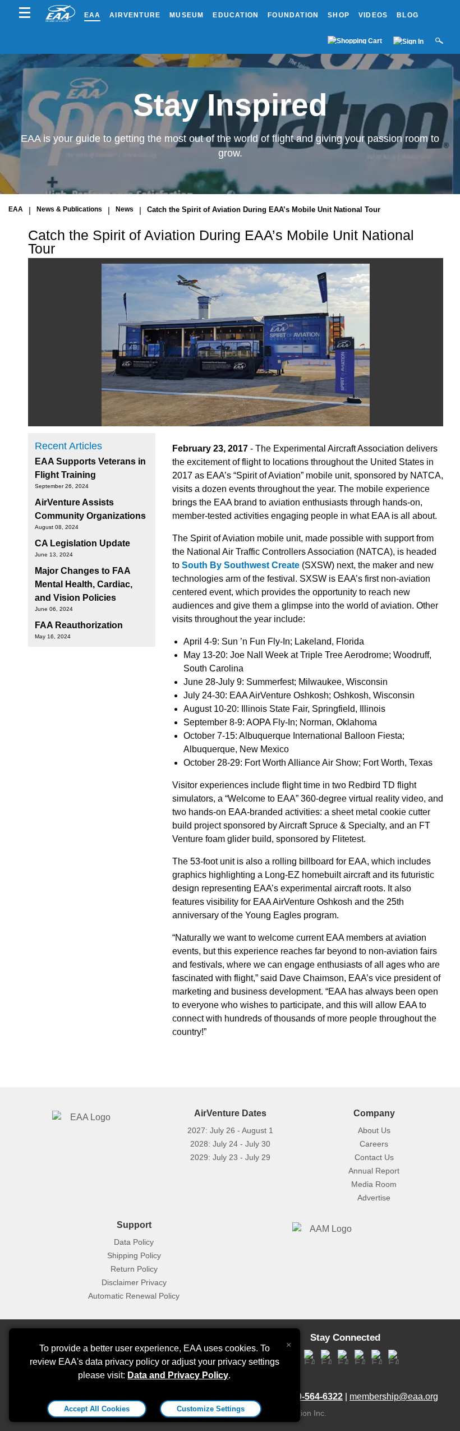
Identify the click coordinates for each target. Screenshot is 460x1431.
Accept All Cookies (97, 1409)
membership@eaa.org (393, 1396)
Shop (338, 15)
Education (236, 15)
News (125, 209)
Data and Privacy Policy (177, 1375)
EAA (92, 15)
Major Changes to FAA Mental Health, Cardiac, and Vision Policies (83, 584)
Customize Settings (211, 1409)
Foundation (293, 15)
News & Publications (69, 209)
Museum (186, 15)
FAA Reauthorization (79, 625)
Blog (407, 15)
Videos (373, 15)
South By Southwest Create (241, 565)
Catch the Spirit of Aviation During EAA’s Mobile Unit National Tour (263, 209)
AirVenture (134, 15)
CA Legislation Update (82, 543)
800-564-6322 (315, 1396)
